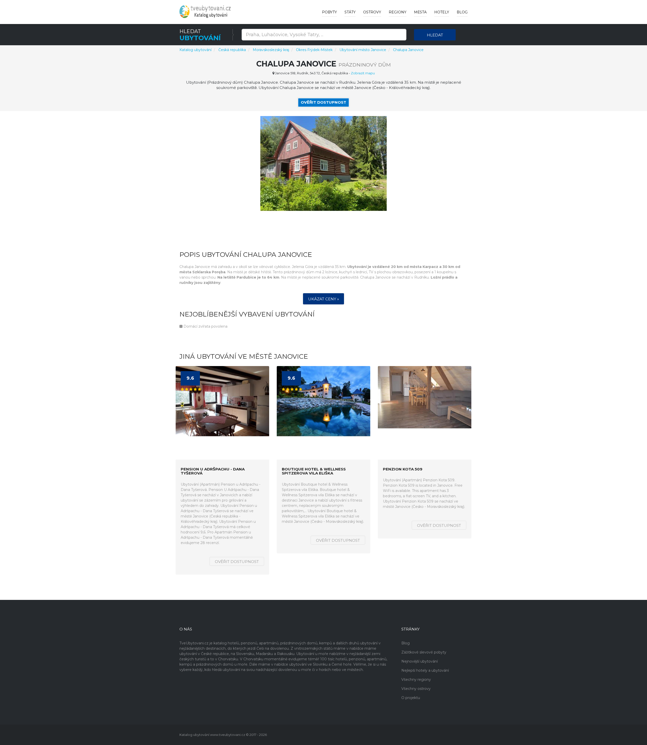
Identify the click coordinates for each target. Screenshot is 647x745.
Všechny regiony (416, 679)
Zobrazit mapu (363, 73)
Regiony (397, 12)
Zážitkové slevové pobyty (423, 652)
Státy (350, 12)
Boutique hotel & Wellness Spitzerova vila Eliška (314, 471)
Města (420, 12)
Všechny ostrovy (416, 688)
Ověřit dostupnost (323, 102)
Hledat (435, 35)
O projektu (410, 697)
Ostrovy (372, 12)
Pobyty (329, 12)
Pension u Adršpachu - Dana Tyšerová (213, 471)
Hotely (441, 12)
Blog (462, 12)
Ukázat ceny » (323, 299)
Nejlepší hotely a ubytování (425, 670)
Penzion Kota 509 (402, 469)
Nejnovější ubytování (419, 661)
